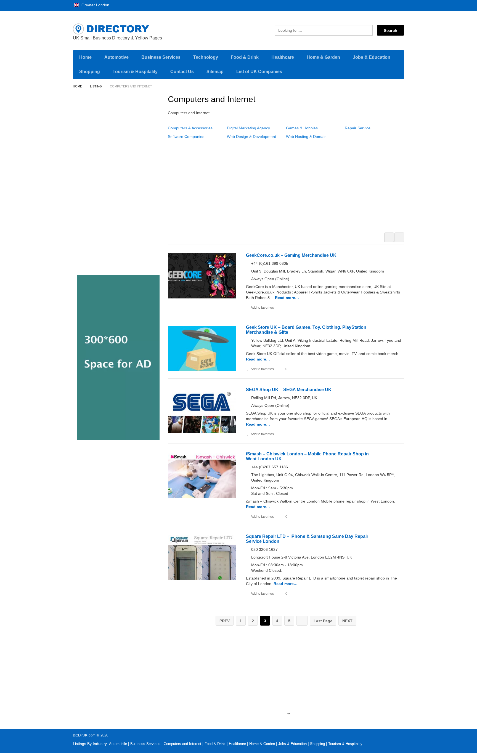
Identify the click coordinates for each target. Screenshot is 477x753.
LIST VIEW (399, 237)
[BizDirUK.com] (125, 28)
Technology (205, 57)
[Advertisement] (289, 184)
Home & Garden (323, 57)
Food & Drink (245, 57)
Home (85, 57)
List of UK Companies (259, 71)
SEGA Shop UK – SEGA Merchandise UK (289, 389)
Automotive (116, 57)
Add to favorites (262, 307)
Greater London (94, 5)
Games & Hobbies (302, 128)
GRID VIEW (389, 237)
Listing (96, 86)
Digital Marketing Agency (248, 128)
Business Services (161, 57)
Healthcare (282, 57)
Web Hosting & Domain (306, 136)
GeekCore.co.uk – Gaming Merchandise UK (291, 255)
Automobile (118, 744)
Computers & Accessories (190, 128)
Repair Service (357, 128)
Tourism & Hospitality (135, 71)
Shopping (89, 71)
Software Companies (186, 136)
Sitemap (215, 71)
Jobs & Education (371, 57)
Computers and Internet (182, 744)
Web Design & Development (251, 136)
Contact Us (182, 71)
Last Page (323, 621)
